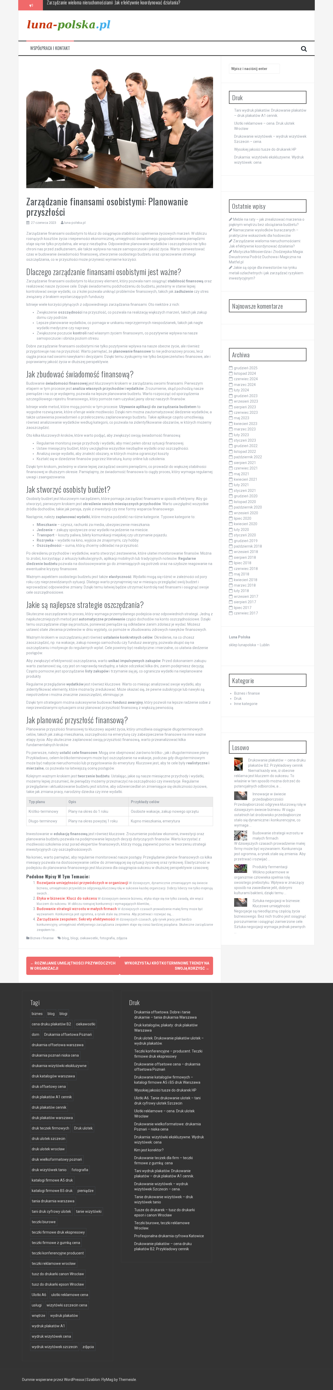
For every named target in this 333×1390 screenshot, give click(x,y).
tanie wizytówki (88, 1211)
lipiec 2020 (242, 518)
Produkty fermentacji (270, 867)
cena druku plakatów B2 (51, 1024)
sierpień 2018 (245, 557)
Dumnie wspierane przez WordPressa (53, 1380)
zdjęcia (121, 938)
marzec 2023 (245, 429)
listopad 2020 (245, 502)
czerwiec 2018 (246, 569)
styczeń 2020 (245, 535)
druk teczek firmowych (50, 1128)
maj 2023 (241, 418)
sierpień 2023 (245, 407)
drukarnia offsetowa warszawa (58, 1045)
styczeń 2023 (245, 440)
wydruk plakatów (64, 1315)
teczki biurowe (44, 1222)
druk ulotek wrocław (48, 1149)
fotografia (107, 938)
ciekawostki (89, 938)
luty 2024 (241, 390)
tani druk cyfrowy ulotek (51, 1211)
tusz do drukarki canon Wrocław (58, 1274)
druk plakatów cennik (49, 1107)
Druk (238, 698)
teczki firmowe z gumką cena (56, 1243)
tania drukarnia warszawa (53, 1201)
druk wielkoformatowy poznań (57, 1159)
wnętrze (38, 1315)
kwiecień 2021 (245, 479)
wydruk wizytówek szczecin (55, 1347)
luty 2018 (241, 591)
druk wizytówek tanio (49, 1170)
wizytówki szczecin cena (67, 1305)
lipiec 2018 (242, 563)
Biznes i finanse (42, 938)
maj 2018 (241, 574)
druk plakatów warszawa (52, 1118)
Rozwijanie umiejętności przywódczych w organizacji (82, 883)
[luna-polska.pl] (68, 25)
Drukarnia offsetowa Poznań (68, 1034)
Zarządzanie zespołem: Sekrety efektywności (76, 919)
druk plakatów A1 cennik (52, 1097)
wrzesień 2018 (246, 552)
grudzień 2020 (246, 496)
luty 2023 (241, 435)
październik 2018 (248, 546)
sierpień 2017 (245, 602)
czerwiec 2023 (246, 412)
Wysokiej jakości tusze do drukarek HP (265, 149)
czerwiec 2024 (246, 379)
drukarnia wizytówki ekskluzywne (59, 1066)
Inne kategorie (246, 704)
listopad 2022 (245, 451)
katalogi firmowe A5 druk (52, 1180)
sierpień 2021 (245, 463)
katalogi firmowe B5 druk (52, 1191)
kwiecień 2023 (245, 424)
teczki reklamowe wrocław (54, 1263)
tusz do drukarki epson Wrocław (58, 1284)
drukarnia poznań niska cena (55, 1055)
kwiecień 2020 (245, 524)
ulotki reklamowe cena (69, 1295)
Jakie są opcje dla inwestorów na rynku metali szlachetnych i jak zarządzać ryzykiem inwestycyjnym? (266, 272)
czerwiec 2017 (246, 613)
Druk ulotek (83, 1128)
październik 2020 (248, 507)
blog (65, 938)
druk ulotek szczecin (48, 1139)
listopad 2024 (245, 373)
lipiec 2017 (242, 608)
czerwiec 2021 (246, 468)
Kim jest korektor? (149, 1150)
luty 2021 (241, 485)
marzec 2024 (245, 385)
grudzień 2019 (246, 541)
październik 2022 (248, 457)
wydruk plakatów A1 (48, 1326)
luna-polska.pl (75, 223)
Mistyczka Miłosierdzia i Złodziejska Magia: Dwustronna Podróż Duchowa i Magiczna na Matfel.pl (129, 5)
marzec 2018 (245, 585)
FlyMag (107, 1380)
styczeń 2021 (245, 490)
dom (35, 1034)
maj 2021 (241, 474)
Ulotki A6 (39, 1295)
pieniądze (86, 1191)
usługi (37, 1305)
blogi (74, 938)
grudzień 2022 (246, 446)
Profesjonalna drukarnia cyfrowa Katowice (169, 1236)
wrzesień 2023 (246, 401)
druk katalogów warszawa (53, 1076)
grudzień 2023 (246, 396)
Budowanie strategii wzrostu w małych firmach (77, 909)
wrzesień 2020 (246, 513)
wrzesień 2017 (246, 596)
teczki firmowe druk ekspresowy (58, 1232)
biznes (37, 1014)
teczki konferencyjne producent (58, 1253)
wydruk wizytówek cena (51, 1336)
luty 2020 (241, 530)
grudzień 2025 (246, 368)
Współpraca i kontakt (50, 48)
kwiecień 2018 (245, 580)
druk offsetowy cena (49, 1086)
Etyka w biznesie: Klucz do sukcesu (67, 898)
